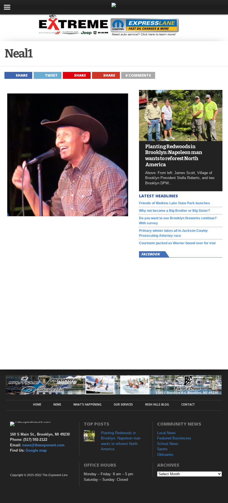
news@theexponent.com (43, 445)
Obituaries (165, 454)
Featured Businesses (174, 438)
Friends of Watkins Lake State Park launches (174, 203)
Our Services (123, 404)
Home (37, 404)
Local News (166, 433)
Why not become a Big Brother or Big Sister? (174, 211)
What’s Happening (87, 404)
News (57, 404)
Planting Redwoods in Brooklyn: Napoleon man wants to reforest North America (173, 156)
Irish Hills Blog (157, 404)
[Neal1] (68, 214)
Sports (162, 449)
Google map (36, 450)
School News (167, 444)
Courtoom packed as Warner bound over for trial (177, 243)
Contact (188, 404)
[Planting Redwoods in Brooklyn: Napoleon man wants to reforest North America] (180, 139)
